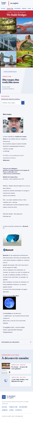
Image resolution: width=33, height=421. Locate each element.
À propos (18, 410)
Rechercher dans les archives (10, 99)
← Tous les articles (9, 71)
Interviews (18, 8)
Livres (29, 8)
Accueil (3, 8)
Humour (24, 8)
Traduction (10, 8)
